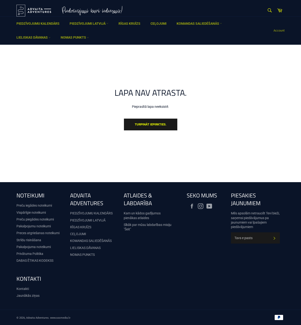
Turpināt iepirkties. (150, 124)
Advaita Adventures (37, 317)
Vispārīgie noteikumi (31, 212)
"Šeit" (127, 229)
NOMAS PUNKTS (74, 37)
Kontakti (22, 289)
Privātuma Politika (29, 254)
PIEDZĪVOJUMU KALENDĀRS (37, 23)
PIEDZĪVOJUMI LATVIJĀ (88, 23)
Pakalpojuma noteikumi (33, 247)
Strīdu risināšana (28, 240)
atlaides (143, 218)
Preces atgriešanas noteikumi (37, 233)
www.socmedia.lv (60, 317)
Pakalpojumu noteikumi (33, 226)
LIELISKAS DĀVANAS (32, 37)
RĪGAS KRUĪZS (129, 23)
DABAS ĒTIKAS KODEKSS (34, 260)
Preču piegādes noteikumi (35, 219)
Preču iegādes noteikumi (34, 205)
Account (279, 30)
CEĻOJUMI (158, 23)
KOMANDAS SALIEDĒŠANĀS (198, 23)
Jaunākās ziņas (28, 295)
